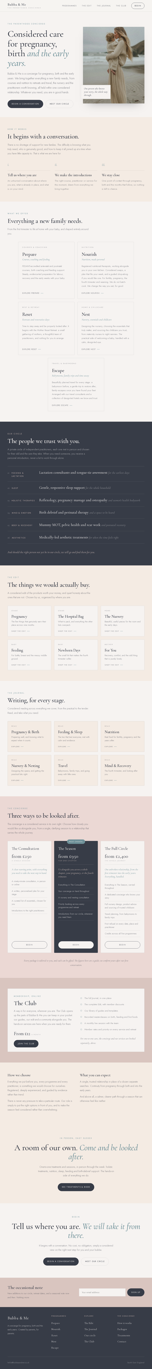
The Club (121, 5)
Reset (54, 1335)
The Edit (87, 5)
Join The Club (26, 1043)
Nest (53, 1341)
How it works (124, 1323)
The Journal (104, 5)
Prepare (55, 1323)
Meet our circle (59, 104)
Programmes (69, 5)
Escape (55, 1347)
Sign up (135, 1292)
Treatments (123, 1335)
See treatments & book (76, 1187)
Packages (122, 1329)
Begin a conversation (25, 104)
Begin (138, 5)
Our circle (90, 1335)
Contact (121, 1341)
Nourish (55, 1329)
